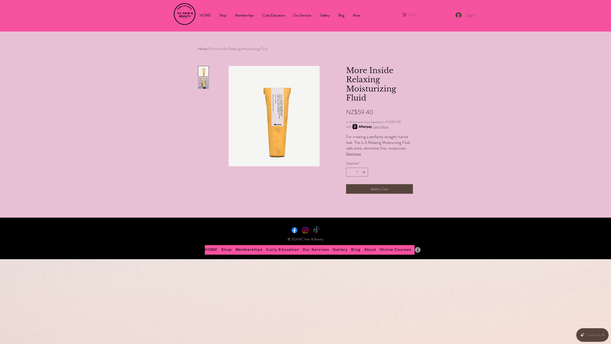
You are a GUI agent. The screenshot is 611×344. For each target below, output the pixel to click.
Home (202, 48)
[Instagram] (305, 230)
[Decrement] (350, 172)
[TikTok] (316, 230)
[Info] (418, 250)
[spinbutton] (357, 172)
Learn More (381, 126)
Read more (353, 153)
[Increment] (364, 172)
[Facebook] (294, 230)
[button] (412, 14)
